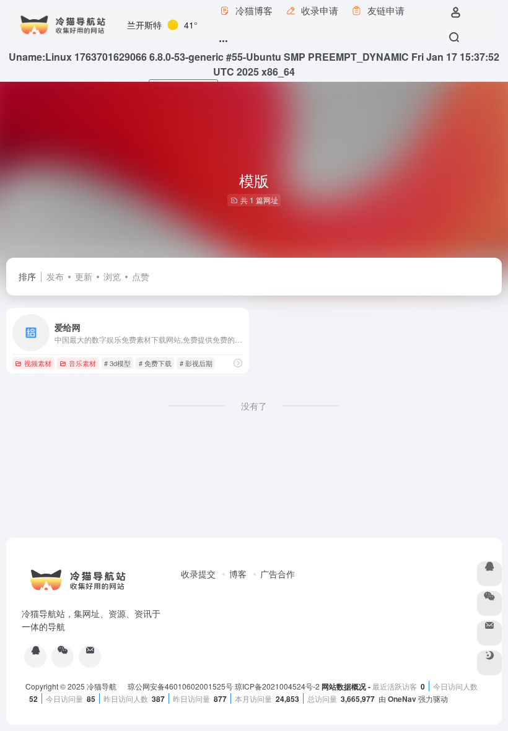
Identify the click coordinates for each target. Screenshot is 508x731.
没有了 (254, 406)
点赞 (140, 276)
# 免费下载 (155, 363)
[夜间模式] (489, 662)
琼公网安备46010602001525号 (180, 686)
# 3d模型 (117, 363)
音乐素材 (82, 363)
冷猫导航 (102, 686)
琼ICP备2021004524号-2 (278, 686)
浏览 (112, 276)
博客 (238, 573)
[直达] (238, 363)
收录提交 (198, 573)
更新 (83, 276)
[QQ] (35, 657)
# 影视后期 (196, 363)
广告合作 (277, 573)
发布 (55, 276)
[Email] (90, 657)
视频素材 (37, 363)
